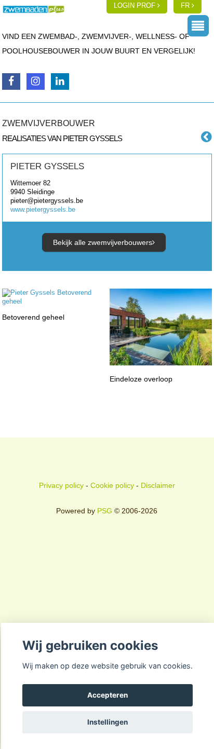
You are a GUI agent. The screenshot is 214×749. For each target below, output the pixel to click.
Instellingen (107, 722)
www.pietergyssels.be (42, 209)
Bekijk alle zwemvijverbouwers (102, 242)
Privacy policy (61, 485)
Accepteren (107, 695)
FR (186, 5)
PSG (104, 511)
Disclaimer (158, 485)
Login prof (135, 5)
